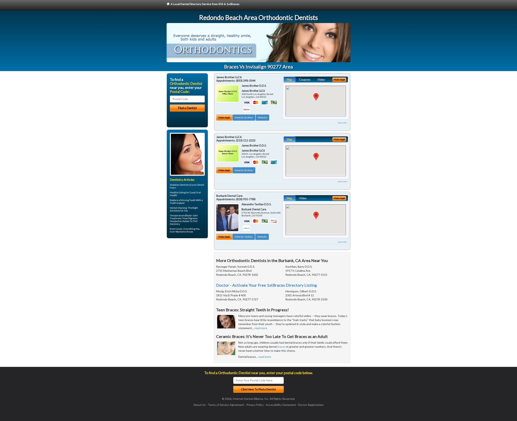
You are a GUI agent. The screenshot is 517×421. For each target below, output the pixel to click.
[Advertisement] (187, 272)
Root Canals (176, 228)
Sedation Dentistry (180, 184)
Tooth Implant (177, 202)
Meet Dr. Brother (244, 117)
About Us (199, 404)
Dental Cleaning (178, 207)
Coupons (305, 79)
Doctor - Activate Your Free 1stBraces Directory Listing (266, 285)
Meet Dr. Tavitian (244, 236)
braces (281, 346)
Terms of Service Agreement (226, 404)
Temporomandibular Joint (184, 215)
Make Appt (224, 117)
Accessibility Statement (281, 404)
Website (262, 117)
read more (260, 328)
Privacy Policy (255, 404)
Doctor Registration (311, 404)
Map (289, 79)
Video (321, 79)
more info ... (343, 122)
